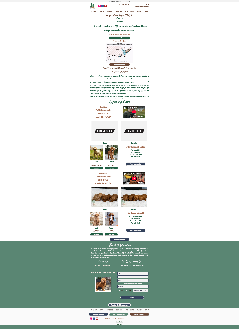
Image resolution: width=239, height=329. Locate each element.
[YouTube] (105, 6)
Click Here (136, 78)
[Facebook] (102, 6)
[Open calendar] (145, 290)
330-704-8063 (106, 265)
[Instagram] (99, 6)
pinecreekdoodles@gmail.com (105, 272)
